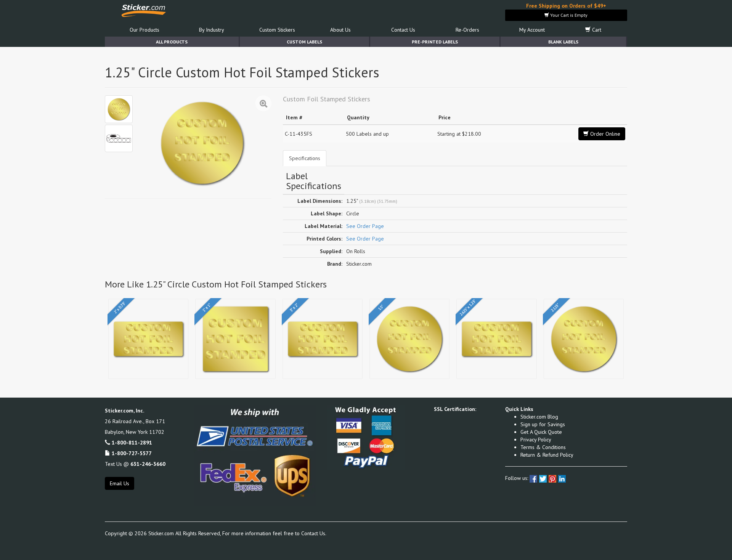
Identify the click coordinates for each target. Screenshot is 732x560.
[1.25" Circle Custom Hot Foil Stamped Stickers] (119, 109)
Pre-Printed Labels (435, 42)
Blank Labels (563, 42)
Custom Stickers (277, 29)
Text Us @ (135, 464)
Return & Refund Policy (546, 454)
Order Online (604, 133)
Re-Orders (467, 29)
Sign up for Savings (542, 424)
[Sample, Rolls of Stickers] (119, 138)
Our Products (144, 29)
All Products (172, 42)
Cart (596, 29)
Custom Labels (304, 42)
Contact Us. (313, 533)
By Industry (211, 29)
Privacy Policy (535, 439)
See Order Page (365, 226)
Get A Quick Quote (541, 431)
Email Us (119, 483)
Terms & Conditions (543, 447)
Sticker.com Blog (539, 416)
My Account (532, 29)
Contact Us (403, 29)
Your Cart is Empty (568, 15)
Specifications (304, 158)
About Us (340, 29)
